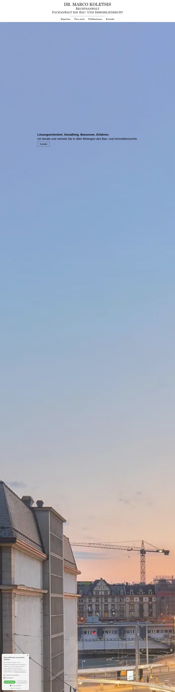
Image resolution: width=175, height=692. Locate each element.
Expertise (65, 19)
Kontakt (110, 19)
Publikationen (95, 19)
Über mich (79, 19)
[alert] (3, 689)
